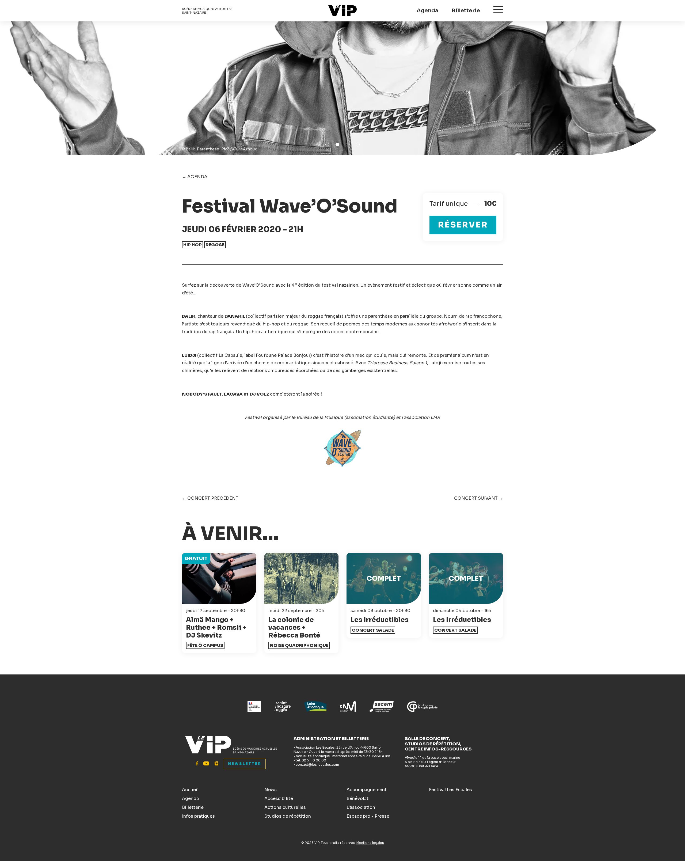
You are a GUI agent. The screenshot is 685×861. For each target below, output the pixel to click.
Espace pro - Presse (368, 816)
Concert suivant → (478, 498)
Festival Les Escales (450, 789)
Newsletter (244, 763)
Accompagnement (367, 789)
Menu (498, 9)
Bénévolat (357, 798)
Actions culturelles (285, 807)
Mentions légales (370, 843)
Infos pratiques (198, 816)
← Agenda (194, 177)
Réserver (463, 225)
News (270, 789)
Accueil (190, 789)
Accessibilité (278, 798)
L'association (361, 807)
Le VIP (342, 10)
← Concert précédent (210, 498)
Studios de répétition (287, 816)
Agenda (427, 10)
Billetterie (466, 10)
